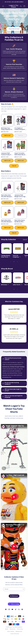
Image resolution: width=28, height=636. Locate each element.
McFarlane (4, 284)
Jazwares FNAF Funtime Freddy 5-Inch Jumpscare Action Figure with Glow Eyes (6, 154)
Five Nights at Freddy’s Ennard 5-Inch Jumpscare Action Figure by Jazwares (20, 128)
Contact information (14, 633)
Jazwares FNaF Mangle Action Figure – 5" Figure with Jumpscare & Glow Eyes (21, 196)
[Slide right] (17, 261)
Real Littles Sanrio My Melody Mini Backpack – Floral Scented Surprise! (20, 221)
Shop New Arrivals (14, 28)
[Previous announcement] (3, 2)
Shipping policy (19, 631)
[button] (3, 6)
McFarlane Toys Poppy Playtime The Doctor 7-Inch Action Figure (7, 128)
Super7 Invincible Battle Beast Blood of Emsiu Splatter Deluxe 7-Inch (21, 154)
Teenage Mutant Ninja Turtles (5, 256)
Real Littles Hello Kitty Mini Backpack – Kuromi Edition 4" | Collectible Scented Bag (7, 196)
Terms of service (10, 631)
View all (14, 165)
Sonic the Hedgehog (16, 256)
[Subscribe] (23, 589)
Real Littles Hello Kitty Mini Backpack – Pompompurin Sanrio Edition (7, 221)
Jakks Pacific (16, 284)
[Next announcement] (25, 2)
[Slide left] (10, 261)
